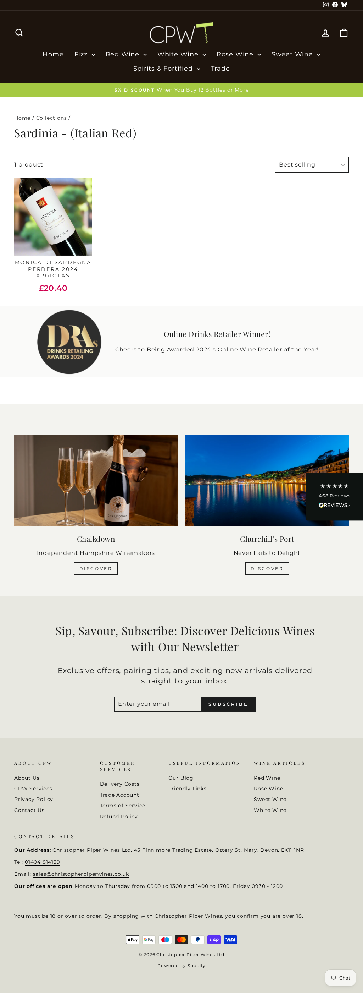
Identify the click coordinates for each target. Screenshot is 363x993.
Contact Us (29, 810)
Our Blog (181, 778)
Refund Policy (119, 816)
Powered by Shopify (181, 965)
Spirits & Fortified (164, 68)
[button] (334, 496)
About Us (26, 778)
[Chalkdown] (96, 480)
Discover (96, 568)
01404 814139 (42, 862)
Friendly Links (187, 788)
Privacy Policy (33, 799)
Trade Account (119, 795)
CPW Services (33, 788)
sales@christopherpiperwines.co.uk (81, 874)
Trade (220, 68)
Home (53, 54)
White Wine (179, 54)
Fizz (82, 54)
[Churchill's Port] (267, 480)
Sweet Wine (293, 54)
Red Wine (123, 54)
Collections (51, 118)
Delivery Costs (120, 784)
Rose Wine (236, 54)
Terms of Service (123, 805)
